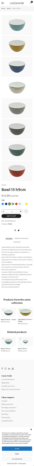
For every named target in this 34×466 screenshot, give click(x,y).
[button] (31, 429)
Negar (17, 454)
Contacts (4, 401)
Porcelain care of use (8, 386)
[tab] (9, 238)
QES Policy (4, 414)
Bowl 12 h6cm (5, 348)
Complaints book (7, 421)
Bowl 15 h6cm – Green (8, 319)
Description (9, 238)
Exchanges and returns (8, 407)
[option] (8, 315)
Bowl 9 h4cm (22, 348)
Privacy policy (22, 463)
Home (3, 8)
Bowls (9, 8)
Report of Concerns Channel (10, 389)
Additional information (21, 238)
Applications (5, 383)
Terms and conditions (8, 411)
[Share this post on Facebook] (15, 230)
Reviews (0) (17, 242)
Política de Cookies (12, 463)
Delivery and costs (7, 404)
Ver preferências (17, 459)
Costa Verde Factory (7, 379)
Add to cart (11, 216)
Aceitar (17, 448)
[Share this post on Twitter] (19, 230)
